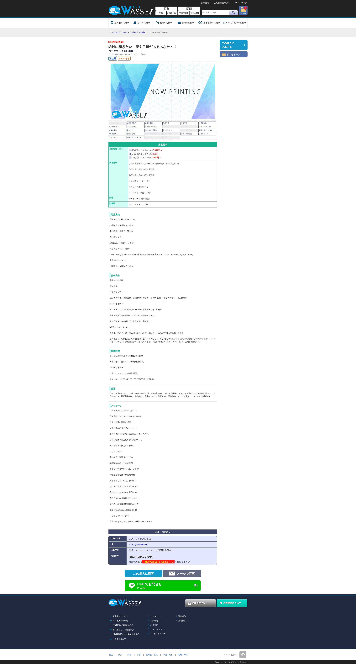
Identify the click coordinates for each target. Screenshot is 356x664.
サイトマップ (241, 3)
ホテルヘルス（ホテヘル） (118, 54)
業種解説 (182, 621)
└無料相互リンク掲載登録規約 (126, 634)
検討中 (243, 10)
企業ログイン (200, 603)
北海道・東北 (152, 655)
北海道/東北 (172, 13)
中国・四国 (168, 655)
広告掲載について (222, 3)
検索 (233, 12)
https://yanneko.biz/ (138, 544)
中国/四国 (183, 13)
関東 (166, 9)
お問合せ (205, 3)
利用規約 (154, 625)
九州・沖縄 (183, 655)
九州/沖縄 (194, 13)
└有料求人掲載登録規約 (123, 625)
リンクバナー (156, 616)
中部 (160, 13)
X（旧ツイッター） (158, 633)
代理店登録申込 (119, 639)
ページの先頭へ (230, 655)
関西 (189, 9)
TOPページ (114, 32)
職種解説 (182, 616)
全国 (111, 655)
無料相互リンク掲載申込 (123, 630)
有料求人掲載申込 (120, 621)
